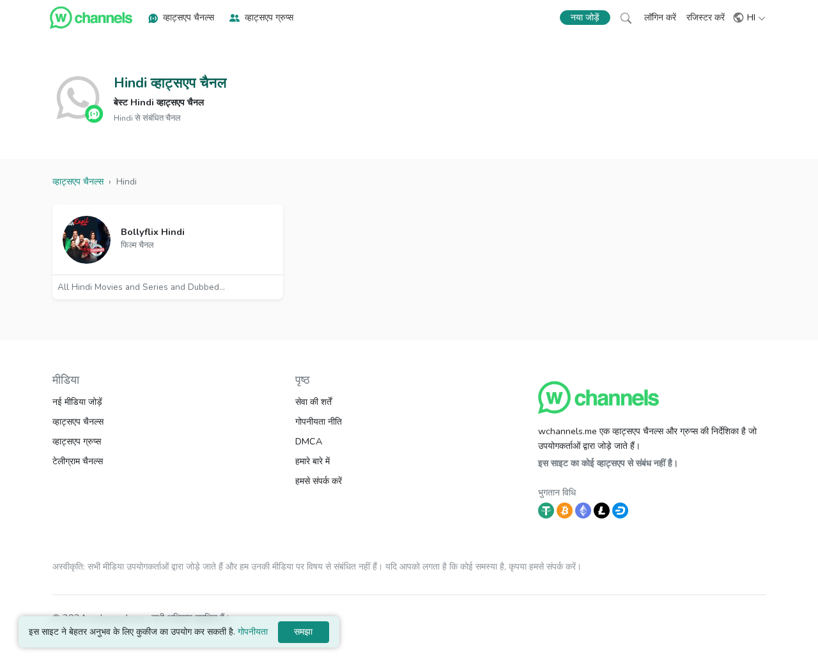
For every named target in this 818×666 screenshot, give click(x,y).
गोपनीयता (253, 632)
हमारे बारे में (312, 461)
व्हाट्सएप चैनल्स (188, 17)
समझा (303, 631)
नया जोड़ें (585, 17)
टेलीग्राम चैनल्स (77, 461)
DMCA (308, 441)
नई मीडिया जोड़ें (77, 401)
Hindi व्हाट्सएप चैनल (170, 83)
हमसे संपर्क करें (318, 480)
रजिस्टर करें (705, 17)
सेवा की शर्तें (313, 401)
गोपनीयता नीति (318, 421)
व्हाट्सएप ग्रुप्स (269, 17)
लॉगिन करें (660, 17)
